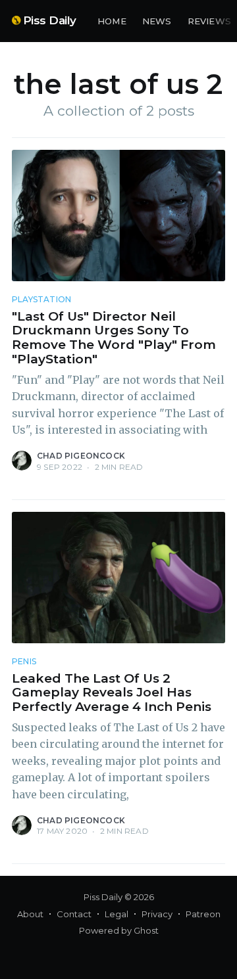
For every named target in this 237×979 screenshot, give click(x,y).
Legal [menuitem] (116, 914)
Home (111, 21)
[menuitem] (112, 21)
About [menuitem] (30, 914)
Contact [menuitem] (74, 914)
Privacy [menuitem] (157, 914)
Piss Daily (49, 20)
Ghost (146, 930)
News (157, 21)
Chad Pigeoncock (81, 456)
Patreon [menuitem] (203, 914)
